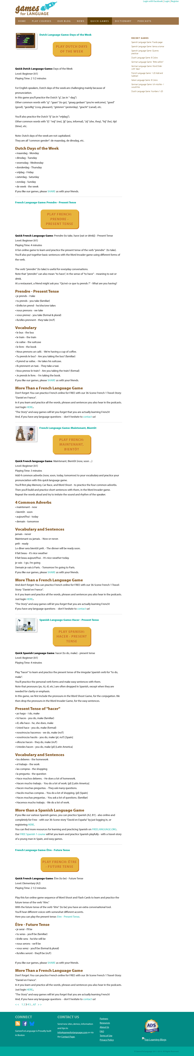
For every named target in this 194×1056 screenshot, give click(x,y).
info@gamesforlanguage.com (72, 1032)
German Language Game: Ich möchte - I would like (147, 85)
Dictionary (123, 21)
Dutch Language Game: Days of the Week (65, 34)
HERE (30, 407)
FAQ (102, 1031)
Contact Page (68, 1036)
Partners (104, 1018)
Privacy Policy (107, 1039)
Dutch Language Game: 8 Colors (144, 57)
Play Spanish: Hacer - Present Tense (72, 636)
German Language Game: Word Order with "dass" (146, 67)
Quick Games (99, 21)
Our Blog (64, 21)
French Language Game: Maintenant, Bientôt (67, 428)
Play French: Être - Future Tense (59, 864)
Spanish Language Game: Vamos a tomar (147, 46)
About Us (104, 1027)
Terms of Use (106, 1035)
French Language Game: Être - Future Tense (42, 850)
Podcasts (144, 21)
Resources (105, 1022)
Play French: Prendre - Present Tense (59, 219)
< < (17, 1004)
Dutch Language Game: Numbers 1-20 (147, 91)
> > (40, 1004)
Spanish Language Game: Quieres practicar (145, 52)
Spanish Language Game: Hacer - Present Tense (69, 620)
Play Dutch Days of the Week (72, 49)
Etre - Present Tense (68, 916)
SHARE (51, 191)
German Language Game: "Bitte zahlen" (147, 61)
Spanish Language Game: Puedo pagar (147, 42)
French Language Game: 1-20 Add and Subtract (147, 74)
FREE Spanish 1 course (32, 834)
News (80, 21)
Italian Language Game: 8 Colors (144, 79)
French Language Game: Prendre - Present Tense (45, 202)
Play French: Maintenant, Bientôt (71, 444)
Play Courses (41, 21)
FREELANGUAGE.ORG (104, 829)
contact (87, 416)
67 (35, 1004)
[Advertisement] (147, 140)
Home (22, 21)
